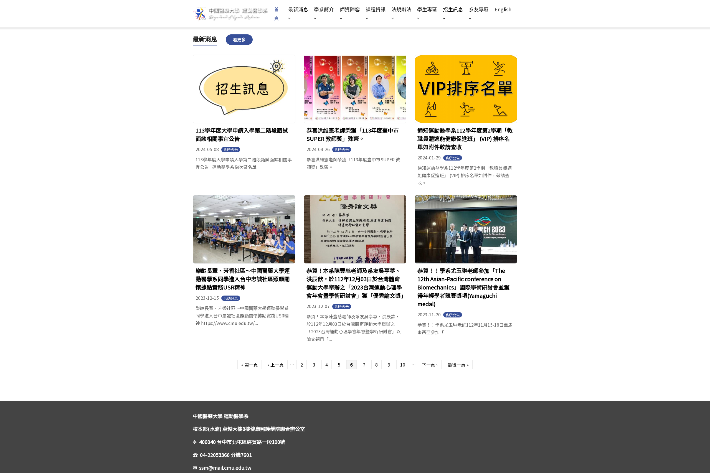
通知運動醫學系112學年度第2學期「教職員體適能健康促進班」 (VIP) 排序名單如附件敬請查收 (465, 138)
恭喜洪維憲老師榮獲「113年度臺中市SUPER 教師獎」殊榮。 (352, 134)
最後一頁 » (458, 364)
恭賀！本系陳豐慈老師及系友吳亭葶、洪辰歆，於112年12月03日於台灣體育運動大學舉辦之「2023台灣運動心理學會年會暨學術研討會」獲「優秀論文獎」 (356, 282)
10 (402, 364)
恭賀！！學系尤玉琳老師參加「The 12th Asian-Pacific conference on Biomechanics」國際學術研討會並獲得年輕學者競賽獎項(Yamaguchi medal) (463, 287)
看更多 (239, 39)
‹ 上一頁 (276, 364)
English (503, 9)
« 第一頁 (249, 364)
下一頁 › (430, 364)
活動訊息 (231, 298)
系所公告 (231, 149)
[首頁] (233, 14)
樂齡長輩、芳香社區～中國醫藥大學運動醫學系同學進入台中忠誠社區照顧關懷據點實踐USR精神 (243, 278)
